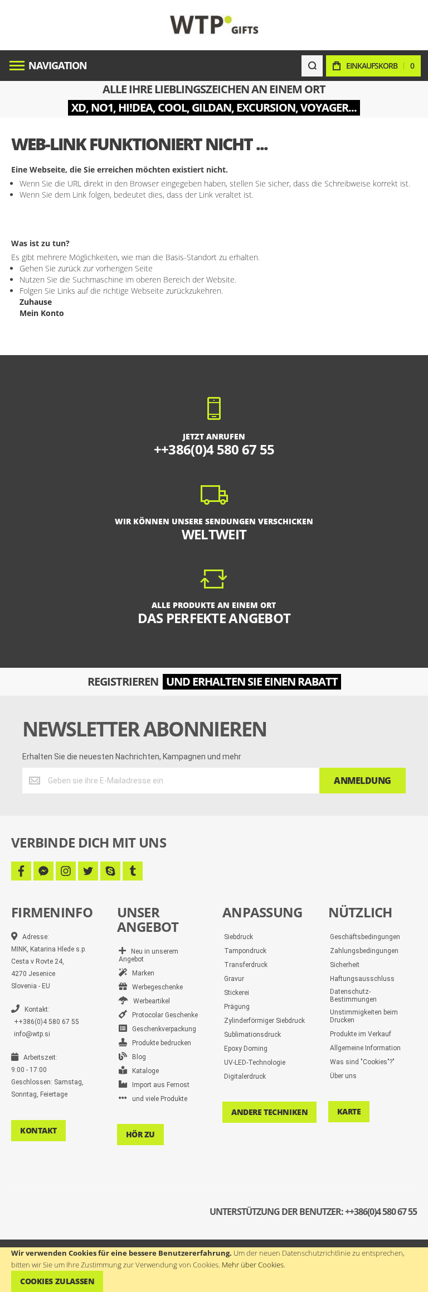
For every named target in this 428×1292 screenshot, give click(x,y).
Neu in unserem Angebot (148, 955)
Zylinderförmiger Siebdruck (264, 1021)
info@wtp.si (32, 1034)
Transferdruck (246, 965)
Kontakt (38, 1130)
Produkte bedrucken (159, 1043)
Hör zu (140, 1134)
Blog (136, 1057)
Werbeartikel (149, 1001)
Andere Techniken (269, 1112)
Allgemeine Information (365, 1048)
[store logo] (214, 25)
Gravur (234, 979)
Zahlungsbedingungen (364, 951)
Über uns (343, 1076)
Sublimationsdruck (252, 1035)
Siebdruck (238, 937)
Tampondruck (245, 951)
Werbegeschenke (155, 987)
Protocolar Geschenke (162, 1015)
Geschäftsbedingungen (365, 937)
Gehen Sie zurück (50, 268)
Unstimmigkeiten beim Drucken (364, 1016)
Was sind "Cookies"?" (362, 1062)
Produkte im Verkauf (360, 1034)
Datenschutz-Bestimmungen (353, 995)
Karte (349, 1111)
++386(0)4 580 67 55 (46, 1022)
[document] (214, 1269)
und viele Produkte (157, 1099)
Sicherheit (344, 965)
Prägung (237, 1007)
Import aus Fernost (158, 1085)
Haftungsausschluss (362, 979)
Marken (140, 973)
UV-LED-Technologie (254, 1062)
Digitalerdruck (245, 1076)
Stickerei (236, 993)
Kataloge (143, 1071)
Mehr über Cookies (253, 1265)
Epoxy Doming (246, 1048)
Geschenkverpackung (161, 1029)
